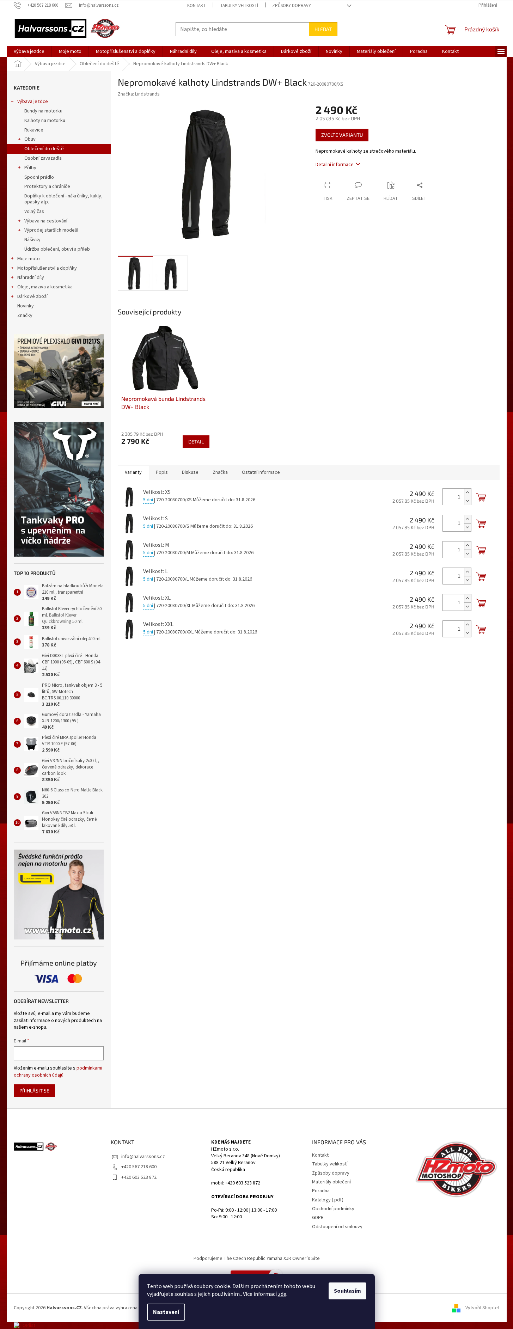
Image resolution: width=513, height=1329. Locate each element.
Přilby (30, 167)
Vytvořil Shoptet (482, 1307)
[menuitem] (29, 51)
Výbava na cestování (45, 221)
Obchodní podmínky (333, 1208)
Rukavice (33, 130)
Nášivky (32, 239)
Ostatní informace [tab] (261, 472)
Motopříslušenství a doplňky (47, 268)
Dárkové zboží (32, 296)
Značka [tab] (220, 472)
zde (282, 1294)
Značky (24, 315)
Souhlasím (347, 1291)
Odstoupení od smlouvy (337, 1226)
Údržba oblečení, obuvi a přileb (57, 249)
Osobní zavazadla (43, 158)
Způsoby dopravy (291, 5)
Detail (196, 442)
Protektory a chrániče (47, 186)
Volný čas (34, 211)
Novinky (25, 306)
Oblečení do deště (44, 148)
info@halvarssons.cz (143, 1156)
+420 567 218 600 (139, 1166)
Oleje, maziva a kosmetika (45, 286)
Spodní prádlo (39, 177)
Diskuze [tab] (190, 472)
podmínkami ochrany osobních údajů (58, 1072)
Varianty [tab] (133, 472)
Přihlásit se (34, 1091)
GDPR (318, 1217)
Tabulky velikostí (239, 5)
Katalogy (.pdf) (327, 1200)
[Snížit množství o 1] (467, 501)
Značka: (139, 94)
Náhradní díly (30, 277)
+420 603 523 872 (139, 1177)
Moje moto (28, 258)
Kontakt (196, 5)
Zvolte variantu (342, 135)
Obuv (30, 139)
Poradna (321, 1190)
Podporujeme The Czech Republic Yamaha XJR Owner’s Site (257, 1258)
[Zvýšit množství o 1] (467, 493)
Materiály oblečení (331, 1182)
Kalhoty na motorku (44, 120)
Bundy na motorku (43, 111)
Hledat (323, 29)
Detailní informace (335, 164)
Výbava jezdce (32, 101)
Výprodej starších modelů (51, 230)
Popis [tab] (162, 472)
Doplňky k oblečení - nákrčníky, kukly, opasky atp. (63, 199)
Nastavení (166, 1312)
